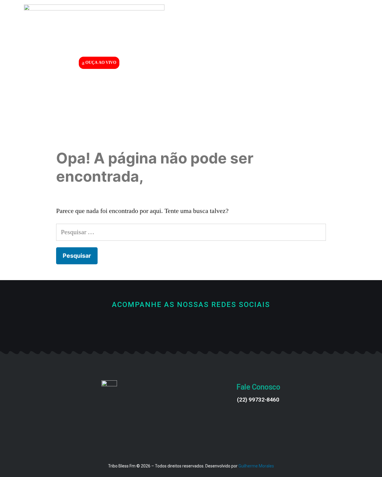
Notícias (231, 86)
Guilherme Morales (256, 466)
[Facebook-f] (171, 326)
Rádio (193, 86)
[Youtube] (191, 326)
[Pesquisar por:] (191, 232)
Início (159, 86)
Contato (273, 86)
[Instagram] (211, 326)
